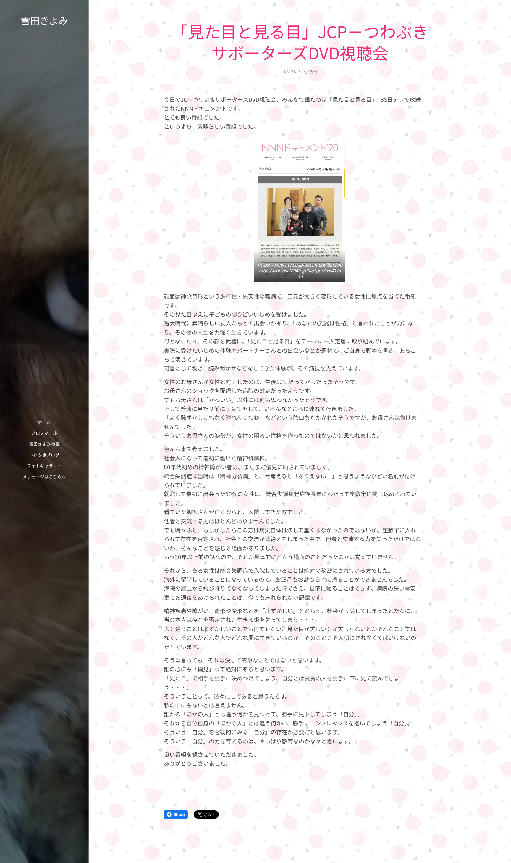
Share (179, 814)
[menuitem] (44, 422)
